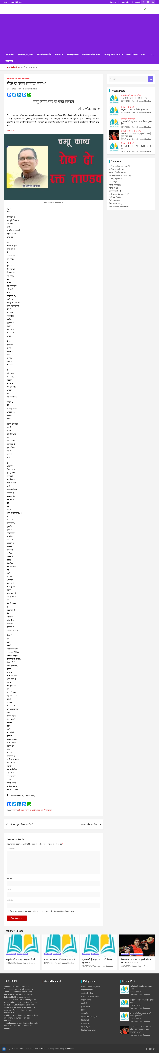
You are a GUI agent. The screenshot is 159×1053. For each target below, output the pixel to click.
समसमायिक (9, 61)
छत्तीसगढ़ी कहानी (132, 54)
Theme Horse (39, 1048)
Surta (21, 1048)
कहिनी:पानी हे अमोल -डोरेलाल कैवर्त (134, 98)
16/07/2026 (125, 113)
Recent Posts (118, 91)
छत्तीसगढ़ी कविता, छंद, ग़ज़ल (113, 54)
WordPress (69, 1048)
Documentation (124, 2)
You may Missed (14, 931)
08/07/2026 (125, 139)
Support (113, 2)
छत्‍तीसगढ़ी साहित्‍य (73, 54)
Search (150, 79)
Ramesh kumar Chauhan (27, 89)
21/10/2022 (11, 89)
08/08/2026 (125, 101)
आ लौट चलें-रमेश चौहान (89, 824)
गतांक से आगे (11, 131)
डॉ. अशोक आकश (35, 810)
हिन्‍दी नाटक (59, 54)
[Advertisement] (79, 33)
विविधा (143, 54)
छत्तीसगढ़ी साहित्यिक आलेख (91, 54)
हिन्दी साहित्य (10, 54)
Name (10, 878)
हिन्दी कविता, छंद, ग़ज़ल (25, 54)
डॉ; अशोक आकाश (23, 810)
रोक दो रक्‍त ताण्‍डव (46, 810)
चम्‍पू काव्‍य (14, 810)
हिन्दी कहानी (124, 107)
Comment (11, 848)
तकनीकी (112, 182)
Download (136, 2)
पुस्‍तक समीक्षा (113, 185)
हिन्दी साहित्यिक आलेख (44, 54)
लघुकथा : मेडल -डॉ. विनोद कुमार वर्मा (134, 110)
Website (10, 900)
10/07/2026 (125, 127)
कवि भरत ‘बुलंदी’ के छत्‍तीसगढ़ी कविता (22, 824)
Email (10, 889)
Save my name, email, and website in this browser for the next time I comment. (42, 911)
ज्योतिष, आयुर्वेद (114, 179)
